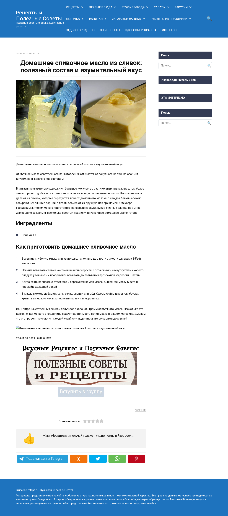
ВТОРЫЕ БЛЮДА (133, 7)
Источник (140, 409)
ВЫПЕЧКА (73, 18)
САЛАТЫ (159, 7)
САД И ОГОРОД (76, 30)
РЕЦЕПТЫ (73, 7)
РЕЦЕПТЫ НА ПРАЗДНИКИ (169, 18)
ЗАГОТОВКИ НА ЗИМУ (126, 18)
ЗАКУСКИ (181, 7)
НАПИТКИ (96, 18)
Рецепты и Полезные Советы (39, 15)
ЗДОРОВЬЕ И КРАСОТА (141, 30)
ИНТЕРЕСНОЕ (171, 30)
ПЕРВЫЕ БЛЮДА (100, 7)
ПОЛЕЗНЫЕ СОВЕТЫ (106, 30)
